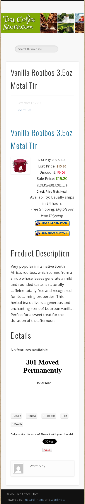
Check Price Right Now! (52, 191)
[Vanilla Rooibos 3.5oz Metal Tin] (20, 173)
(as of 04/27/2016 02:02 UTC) (52, 185)
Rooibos (50, 416)
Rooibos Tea (24, 110)
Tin (66, 416)
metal (32, 416)
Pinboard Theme (33, 500)
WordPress (58, 500)
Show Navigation (68, 39)
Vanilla (18, 424)
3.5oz (17, 416)
